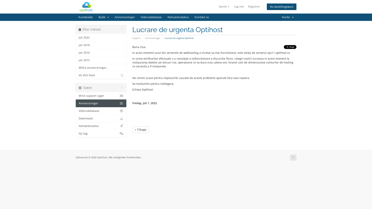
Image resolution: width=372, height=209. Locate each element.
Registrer (254, 6)
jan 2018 (84, 45)
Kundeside (85, 17)
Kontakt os (202, 17)
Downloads (86, 118)
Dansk (223, 6)
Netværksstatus (178, 17)
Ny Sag (83, 133)
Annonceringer (125, 17)
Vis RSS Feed (87, 75)
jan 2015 (84, 60)
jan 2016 (84, 52)
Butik (103, 17)
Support (136, 38)
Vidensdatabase (151, 17)
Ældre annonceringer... (93, 67)
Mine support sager (91, 96)
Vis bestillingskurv (281, 7)
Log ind (239, 6)
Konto (287, 17)
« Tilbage (140, 129)
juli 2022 (84, 37)
